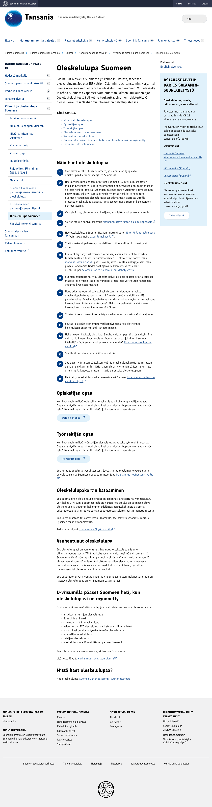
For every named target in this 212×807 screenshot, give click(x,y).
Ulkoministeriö (171, 721)
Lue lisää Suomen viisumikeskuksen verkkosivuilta (183, 155)
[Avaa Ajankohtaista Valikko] (178, 40)
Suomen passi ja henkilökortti (24, 83)
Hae (202, 18)
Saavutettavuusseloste (143, 763)
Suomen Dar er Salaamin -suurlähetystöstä (105, 678)
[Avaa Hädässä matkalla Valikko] (48, 75)
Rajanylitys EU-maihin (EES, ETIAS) (24, 170)
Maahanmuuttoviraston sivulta (96, 658)
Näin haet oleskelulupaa (77, 120)
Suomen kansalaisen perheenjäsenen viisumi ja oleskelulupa (26, 192)
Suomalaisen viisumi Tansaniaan (18, 233)
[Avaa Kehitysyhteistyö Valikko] (120, 40)
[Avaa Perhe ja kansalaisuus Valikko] (48, 91)
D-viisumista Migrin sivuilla (95, 529)
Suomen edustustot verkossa (38, 763)
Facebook (115, 717)
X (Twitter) (116, 721)
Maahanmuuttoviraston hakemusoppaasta (127, 221)
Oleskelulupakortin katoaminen (82, 132)
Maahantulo (17, 180)
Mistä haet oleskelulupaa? (78, 144)
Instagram (116, 726)
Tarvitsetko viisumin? (23, 118)
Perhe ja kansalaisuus (18, 91)
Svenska (192, 3)
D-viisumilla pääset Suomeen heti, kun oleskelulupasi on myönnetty (104, 140)
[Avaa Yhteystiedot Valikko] (202, 40)
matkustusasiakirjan (77, 262)
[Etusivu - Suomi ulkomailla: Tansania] (13, 18)
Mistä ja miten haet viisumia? (22, 136)
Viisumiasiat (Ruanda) (177, 168)
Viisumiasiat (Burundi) (177, 175)
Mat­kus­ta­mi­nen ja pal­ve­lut (92, 52)
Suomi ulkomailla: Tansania (44, 52)
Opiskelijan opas (73, 124)
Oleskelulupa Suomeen (25, 216)
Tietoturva (116, 763)
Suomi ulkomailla (14, 52)
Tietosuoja (96, 763)
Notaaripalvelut (14, 99)
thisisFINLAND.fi (172, 730)
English (205, 3)
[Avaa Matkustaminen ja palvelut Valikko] (58, 40)
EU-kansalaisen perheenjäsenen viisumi (25, 206)
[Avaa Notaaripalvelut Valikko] (48, 98)
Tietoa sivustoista (72, 763)
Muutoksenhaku (19, 161)
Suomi (69, 52)
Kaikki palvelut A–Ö (17, 251)
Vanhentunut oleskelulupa (78, 136)
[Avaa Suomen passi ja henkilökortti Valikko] (48, 83)
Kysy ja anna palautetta (176, 763)
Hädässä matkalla (16, 75)
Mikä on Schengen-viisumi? (27, 126)
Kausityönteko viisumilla (25, 223)
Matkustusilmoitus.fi (174, 734)
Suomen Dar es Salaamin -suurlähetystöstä (108, 270)
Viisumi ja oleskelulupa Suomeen (131, 52)
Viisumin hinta (19, 145)
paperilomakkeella (100, 236)
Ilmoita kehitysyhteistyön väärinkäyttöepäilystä (177, 741)
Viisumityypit (18, 153)
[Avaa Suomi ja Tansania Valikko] (152, 40)
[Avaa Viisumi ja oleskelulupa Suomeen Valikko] (48, 108)
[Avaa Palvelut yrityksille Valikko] (91, 40)
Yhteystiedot (176, 215)
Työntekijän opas (73, 128)
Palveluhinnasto (15, 243)
